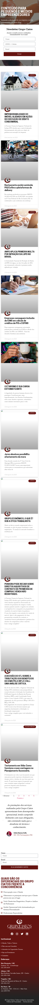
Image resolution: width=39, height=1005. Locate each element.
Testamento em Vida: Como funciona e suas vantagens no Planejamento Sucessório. (18, 768)
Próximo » (20, 798)
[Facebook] (12, 933)
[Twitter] (22, 933)
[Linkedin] (27, 933)
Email (3, 859)
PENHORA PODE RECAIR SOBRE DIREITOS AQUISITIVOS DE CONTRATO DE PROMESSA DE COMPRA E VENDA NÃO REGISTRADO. (19, 589)
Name (3, 853)
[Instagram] (17, 933)
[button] (3, 820)
